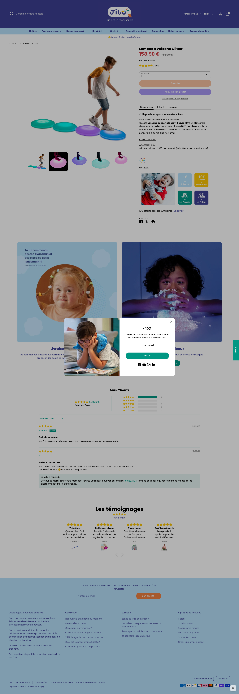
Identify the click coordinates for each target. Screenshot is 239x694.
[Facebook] (139, 364)
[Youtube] (144, 364)
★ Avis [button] (236, 350)
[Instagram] (148, 364)
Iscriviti (147, 355)
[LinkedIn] (153, 364)
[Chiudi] (171, 321)
